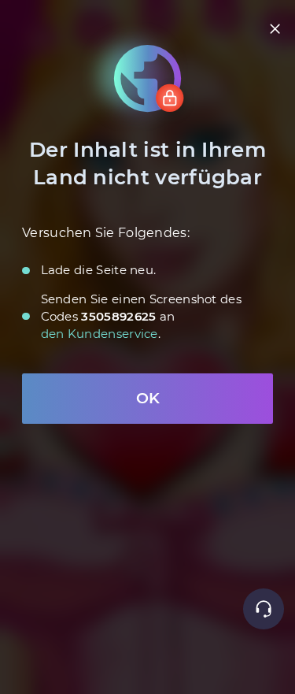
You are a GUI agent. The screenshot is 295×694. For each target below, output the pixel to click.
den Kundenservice (99, 333)
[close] (275, 28)
